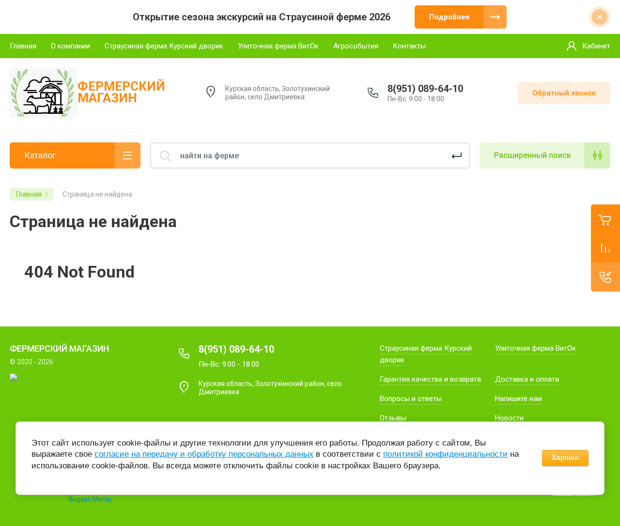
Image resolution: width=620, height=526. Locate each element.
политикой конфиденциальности (445, 454)
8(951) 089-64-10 (425, 88)
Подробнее (449, 17)
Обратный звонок (564, 93)
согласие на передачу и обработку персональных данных (203, 454)
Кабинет (596, 46)
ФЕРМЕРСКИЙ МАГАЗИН (121, 92)
